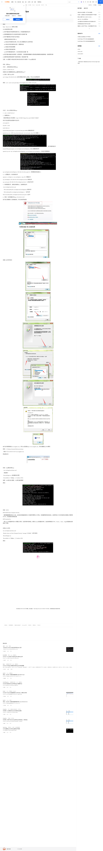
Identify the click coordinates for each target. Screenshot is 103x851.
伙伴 (32, 2)
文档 (88, 1)
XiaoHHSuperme (6, 682)
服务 (35, 2)
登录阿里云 (18, 19)
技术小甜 (8, 849)
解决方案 (19, 2)
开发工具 (38, 625)
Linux (11, 655)
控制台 (93, 1)
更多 (99, 33)
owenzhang (5, 727)
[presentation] (14, 477)
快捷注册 (7, 19)
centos (79, 49)
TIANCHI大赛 (38, 4)
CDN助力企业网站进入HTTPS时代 (84, 36)
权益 (23, 2)
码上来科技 (5, 655)
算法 (9, 655)
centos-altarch (80, 53)
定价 (26, 2)
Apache (14, 691)
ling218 (4, 673)
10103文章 (19, 849)
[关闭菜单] (2, 2)
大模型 (12, 2)
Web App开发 (24, 625)
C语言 (10, 700)
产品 (15, 2)
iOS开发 (19, 709)
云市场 (29, 2)
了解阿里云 (39, 2)
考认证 (33, 4)
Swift (9, 709)
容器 (10, 646)
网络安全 (34, 625)
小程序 (13, 727)
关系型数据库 (17, 727)
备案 (90, 1)
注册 (96, 1)
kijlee (4, 664)
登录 (100, 1)
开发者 (9, 718)
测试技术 (29, 625)
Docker (7, 646)
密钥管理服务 (11, 625)
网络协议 (9, 727)
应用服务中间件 (8, 664)
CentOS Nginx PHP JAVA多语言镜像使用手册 (86, 41)
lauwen (4, 691)
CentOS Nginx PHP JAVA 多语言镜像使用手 (86, 39)
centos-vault (80, 51)
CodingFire (5, 709)
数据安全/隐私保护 (18, 625)
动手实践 (25, 4)
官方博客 (29, 4)
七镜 (3, 646)
